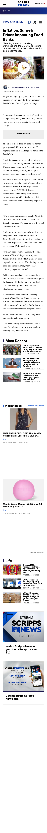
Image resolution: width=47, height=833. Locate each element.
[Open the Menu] (4, 4)
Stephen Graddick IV (20, 87)
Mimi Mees (35, 87)
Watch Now (39, 4)
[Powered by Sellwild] (40, 552)
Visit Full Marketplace (36, 406)
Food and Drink (13, 22)
